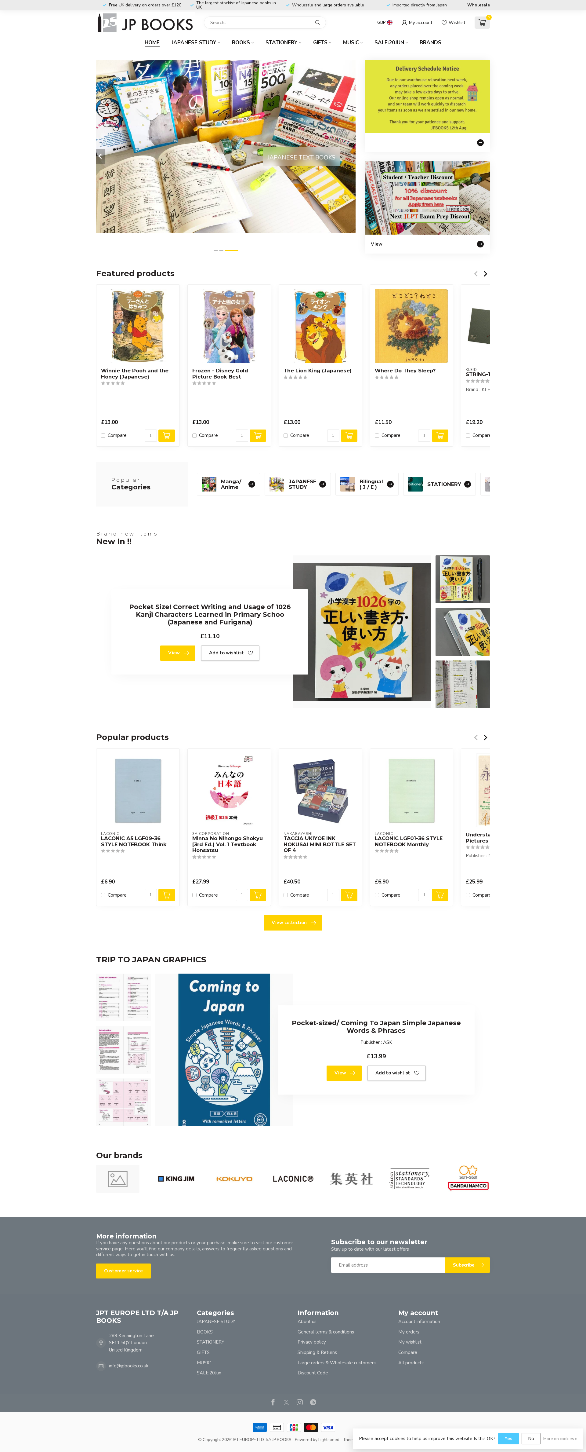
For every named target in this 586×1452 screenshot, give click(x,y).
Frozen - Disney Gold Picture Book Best (220, 374)
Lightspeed (328, 1440)
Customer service (123, 1271)
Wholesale (478, 5)
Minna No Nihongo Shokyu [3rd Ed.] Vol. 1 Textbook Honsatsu (227, 844)
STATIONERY (282, 42)
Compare (117, 435)
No (531, 1439)
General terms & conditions (326, 1332)
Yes (508, 1439)
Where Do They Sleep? (405, 371)
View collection (289, 923)
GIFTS (320, 42)
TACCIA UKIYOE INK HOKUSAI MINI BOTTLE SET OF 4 (320, 844)
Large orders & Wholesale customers (337, 1363)
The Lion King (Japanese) (318, 371)
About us (307, 1322)
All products (411, 1363)
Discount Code (313, 1373)
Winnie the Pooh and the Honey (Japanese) (134, 374)
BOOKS (241, 42)
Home (152, 42)
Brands (430, 42)
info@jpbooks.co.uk (128, 1366)
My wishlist (409, 1342)
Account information (419, 1322)
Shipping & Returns (317, 1352)
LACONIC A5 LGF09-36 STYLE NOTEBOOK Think (134, 841)
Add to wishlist (226, 653)
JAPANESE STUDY (194, 42)
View (174, 653)
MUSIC (351, 42)
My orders (408, 1332)
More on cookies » (560, 1439)
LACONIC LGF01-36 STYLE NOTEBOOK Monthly (409, 841)
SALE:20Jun (389, 42)
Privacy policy (312, 1342)
